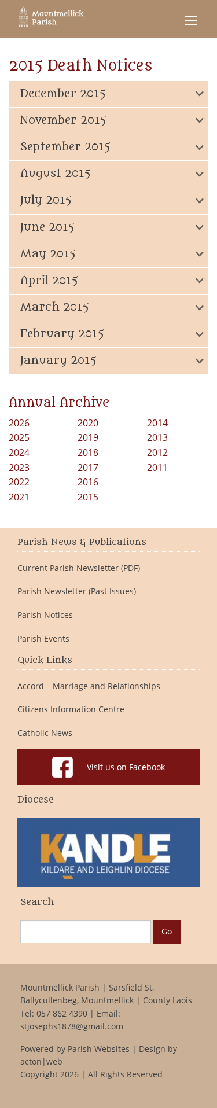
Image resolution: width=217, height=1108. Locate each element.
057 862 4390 (61, 1013)
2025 (19, 437)
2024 (19, 452)
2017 (88, 467)
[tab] (108, 94)
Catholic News (44, 733)
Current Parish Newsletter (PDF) (78, 568)
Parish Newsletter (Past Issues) (76, 591)
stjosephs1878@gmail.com (71, 1026)
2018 (88, 452)
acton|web (41, 1061)
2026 (19, 423)
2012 (157, 452)
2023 (19, 467)
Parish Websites (99, 1048)
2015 (88, 497)
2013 (157, 437)
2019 (88, 437)
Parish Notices (45, 615)
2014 (157, 423)
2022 (19, 482)
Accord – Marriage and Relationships (88, 686)
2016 (88, 482)
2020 (88, 423)
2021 (19, 497)
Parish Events (43, 639)
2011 (157, 467)
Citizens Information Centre (70, 709)
